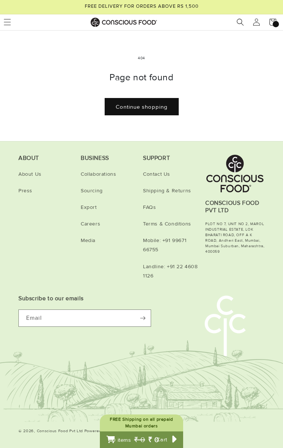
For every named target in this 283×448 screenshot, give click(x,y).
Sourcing (92, 191)
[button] (240, 22)
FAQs (149, 207)
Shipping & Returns (167, 191)
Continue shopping (142, 107)
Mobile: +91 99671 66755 (164, 245)
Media (88, 240)
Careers (90, 224)
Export (89, 207)
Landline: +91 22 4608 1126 (170, 271)
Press (25, 191)
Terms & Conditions (167, 224)
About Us (30, 174)
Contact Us (156, 174)
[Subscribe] (142, 318)
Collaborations (98, 174)
